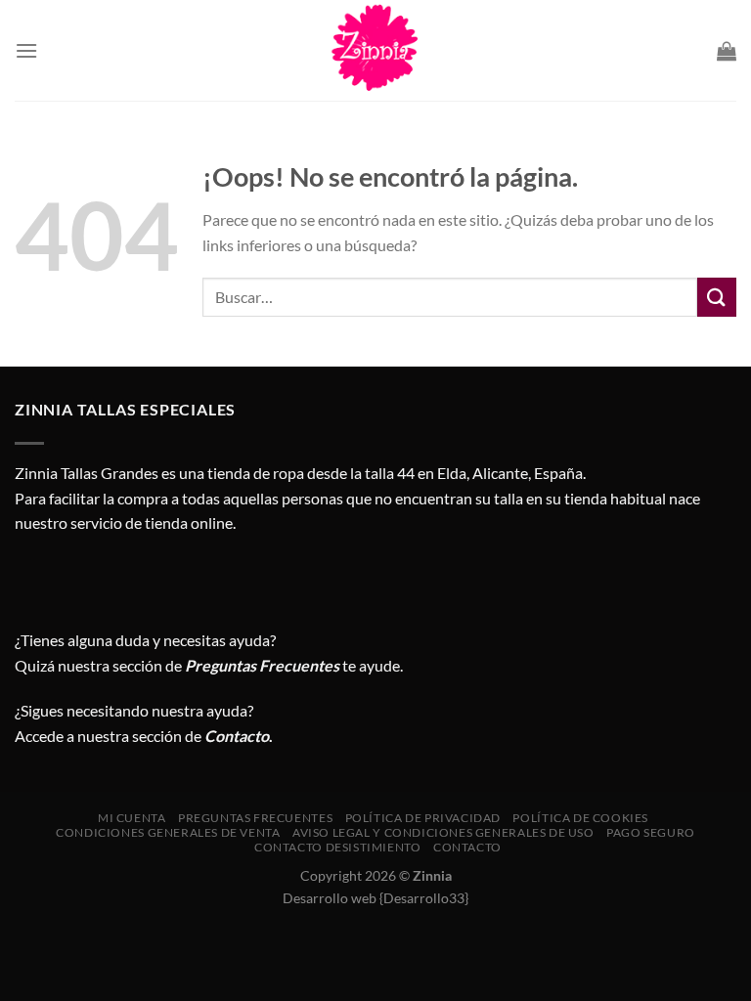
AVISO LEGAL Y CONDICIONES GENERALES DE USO (443, 832)
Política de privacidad (423, 817)
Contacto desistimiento (337, 847)
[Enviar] (716, 297)
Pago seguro (650, 832)
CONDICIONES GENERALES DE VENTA (168, 832)
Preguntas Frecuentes (262, 665)
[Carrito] (726, 50)
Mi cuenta (132, 817)
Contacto (467, 847)
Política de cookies (580, 817)
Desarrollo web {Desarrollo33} (375, 898)
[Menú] (26, 50)
